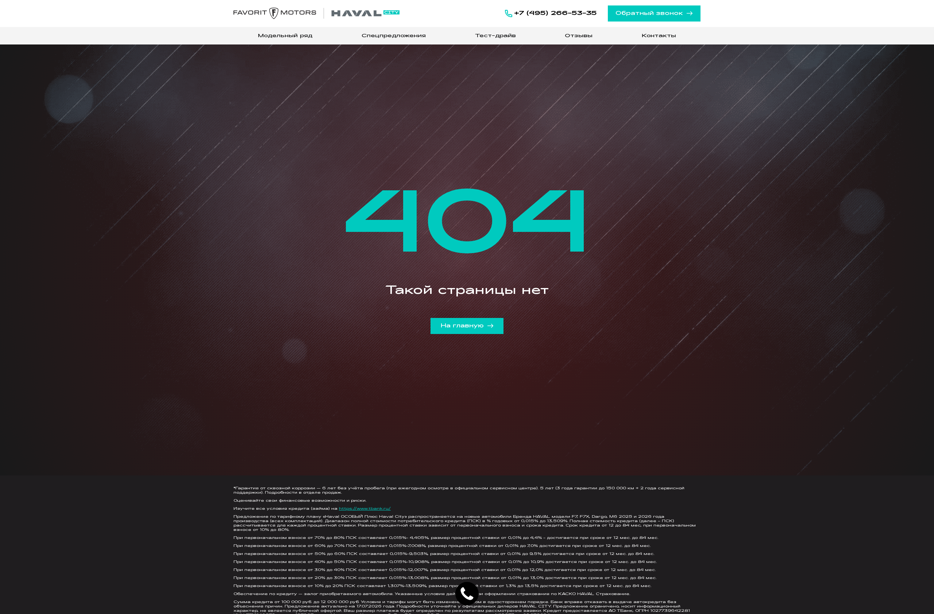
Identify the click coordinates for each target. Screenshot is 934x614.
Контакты (659, 36)
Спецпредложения (394, 36)
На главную (462, 326)
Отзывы (579, 36)
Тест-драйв (495, 36)
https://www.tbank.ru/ (365, 508)
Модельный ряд (285, 36)
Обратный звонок (649, 13)
